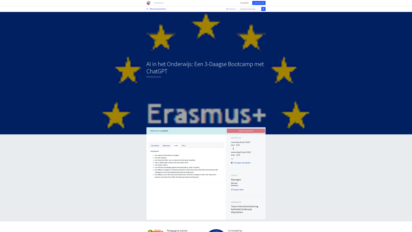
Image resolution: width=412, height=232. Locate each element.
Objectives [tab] (166, 146)
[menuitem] (158, 3)
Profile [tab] (176, 146)
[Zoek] (263, 9)
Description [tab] (155, 146)
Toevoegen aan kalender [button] (242, 163)
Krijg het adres (238, 190)
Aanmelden (244, 3)
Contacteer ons (259, 3)
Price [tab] (183, 146)
